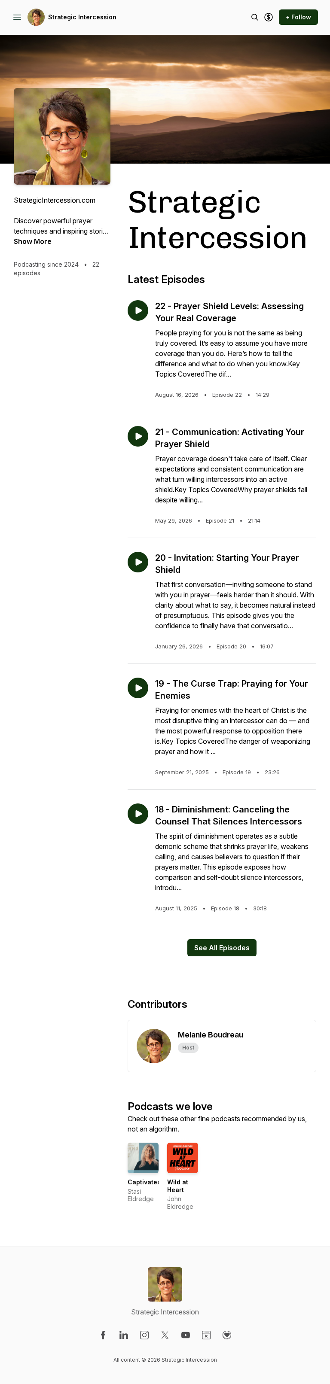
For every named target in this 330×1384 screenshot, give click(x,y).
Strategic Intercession (82, 17)
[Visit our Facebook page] (103, 1335)
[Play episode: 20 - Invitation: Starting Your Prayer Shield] (138, 562)
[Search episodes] (254, 17)
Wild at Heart (177, 1185)
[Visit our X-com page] (165, 1335)
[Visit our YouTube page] (185, 1335)
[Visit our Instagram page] (144, 1335)
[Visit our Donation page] (227, 1335)
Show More (33, 241)
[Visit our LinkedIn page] (123, 1335)
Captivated (144, 1182)
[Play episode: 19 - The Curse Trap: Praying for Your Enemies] (138, 688)
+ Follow (298, 17)
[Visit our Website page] (206, 1335)
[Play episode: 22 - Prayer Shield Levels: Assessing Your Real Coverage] (138, 310)
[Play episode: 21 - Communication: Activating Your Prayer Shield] (138, 436)
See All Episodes (222, 947)
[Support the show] (268, 17)
